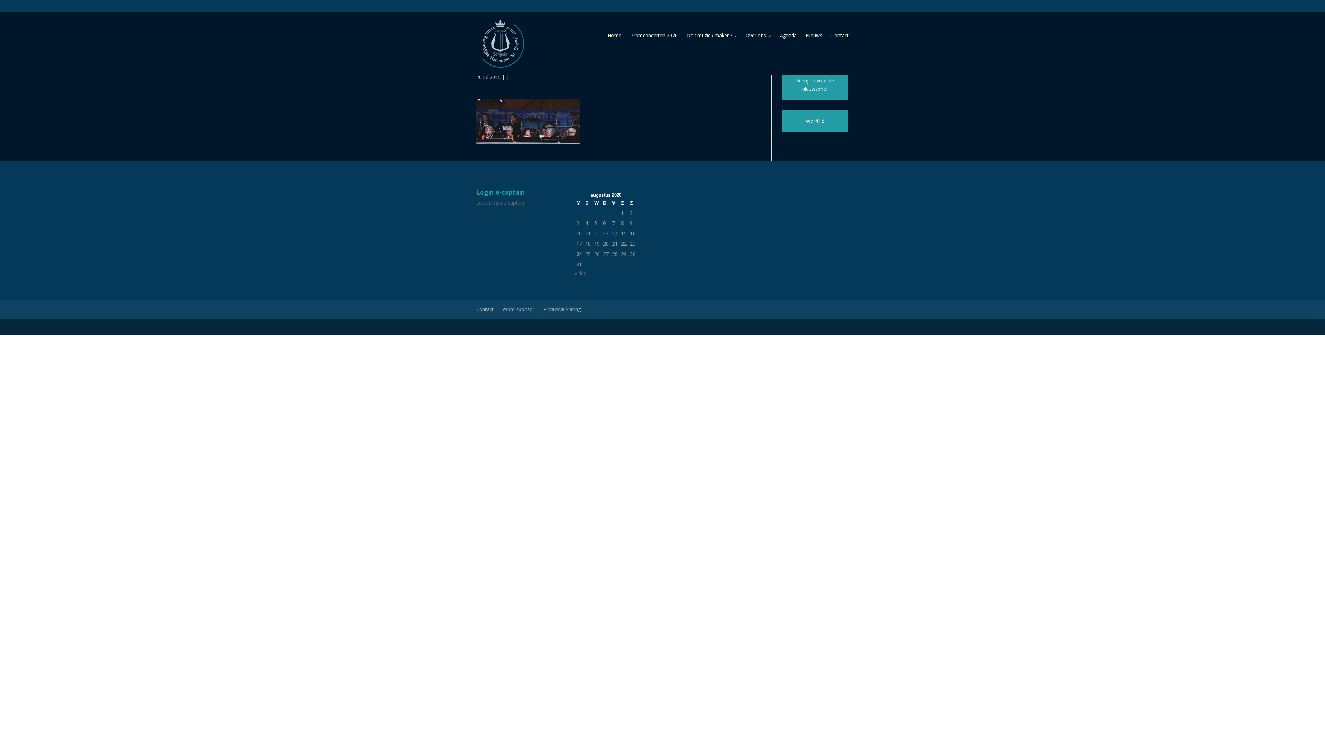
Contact (840, 35)
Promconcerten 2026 (654, 35)
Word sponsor (518, 309)
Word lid (815, 121)
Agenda (788, 35)
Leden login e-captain (500, 202)
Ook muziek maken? (709, 35)
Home (614, 35)
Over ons (756, 35)
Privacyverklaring (562, 309)
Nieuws (814, 35)
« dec (580, 273)
